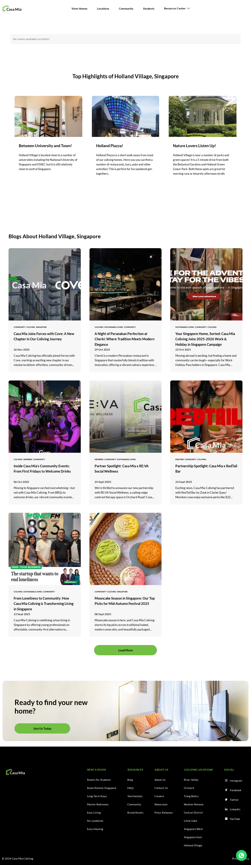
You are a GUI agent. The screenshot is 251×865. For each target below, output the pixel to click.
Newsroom (161, 804)
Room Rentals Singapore (101, 787)
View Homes (80, 8)
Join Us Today (42, 728)
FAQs (130, 787)
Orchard (189, 787)
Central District (193, 812)
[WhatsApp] (241, 855)
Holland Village (193, 845)
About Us (160, 779)
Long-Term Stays (97, 796)
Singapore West (193, 828)
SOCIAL (229, 769)
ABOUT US (161, 769)
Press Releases (164, 812)
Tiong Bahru (191, 796)
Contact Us (161, 787)
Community (126, 8)
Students (149, 8)
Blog (130, 779)
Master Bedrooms (98, 804)
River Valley (191, 779)
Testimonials (135, 796)
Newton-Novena (194, 804)
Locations (103, 8)
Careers (159, 796)
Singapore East (193, 837)
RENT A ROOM (96, 769)
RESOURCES (135, 769)
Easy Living (94, 812)
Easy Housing (95, 828)
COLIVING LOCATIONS (198, 769)
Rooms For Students (99, 779)
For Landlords (95, 820)
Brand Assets (135, 812)
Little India (190, 820)
